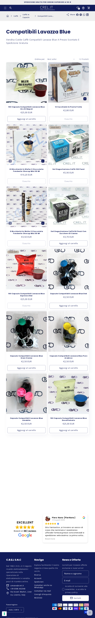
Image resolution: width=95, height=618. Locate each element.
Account (37, 578)
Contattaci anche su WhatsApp (43, 586)
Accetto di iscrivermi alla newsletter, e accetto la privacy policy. (76, 589)
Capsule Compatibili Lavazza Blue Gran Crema (26, 357)
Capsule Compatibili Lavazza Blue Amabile (26, 419)
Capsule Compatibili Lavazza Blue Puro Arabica (68, 357)
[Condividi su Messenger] (80, 15)
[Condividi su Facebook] (77, 15)
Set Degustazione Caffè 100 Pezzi (68, 169)
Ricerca (37, 575)
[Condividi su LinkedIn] (87, 15)
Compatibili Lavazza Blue (48, 16)
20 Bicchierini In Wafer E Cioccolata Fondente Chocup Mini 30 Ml (26, 170)
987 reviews (30, 531)
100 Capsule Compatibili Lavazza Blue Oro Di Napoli (26, 108)
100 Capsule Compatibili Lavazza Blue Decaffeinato (68, 419)
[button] (5, 8)
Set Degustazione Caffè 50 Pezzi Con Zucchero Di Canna (68, 232)
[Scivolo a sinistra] (52, 98)
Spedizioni (39, 582)
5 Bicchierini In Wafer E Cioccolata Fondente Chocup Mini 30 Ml (26, 232)
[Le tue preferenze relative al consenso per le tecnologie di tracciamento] (4, 613)
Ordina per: (40, 59)
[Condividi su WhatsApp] (84, 15)
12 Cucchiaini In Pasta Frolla (68, 107)
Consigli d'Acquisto (42, 594)
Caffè (16, 16)
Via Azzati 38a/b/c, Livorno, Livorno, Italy (21, 593)
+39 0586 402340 (17, 588)
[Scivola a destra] (85, 98)
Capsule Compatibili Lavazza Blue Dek (68, 294)
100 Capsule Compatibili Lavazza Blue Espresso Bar (26, 295)
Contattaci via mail (42, 591)
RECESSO (38, 598)
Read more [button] (50, 539)
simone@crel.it (17, 585)
